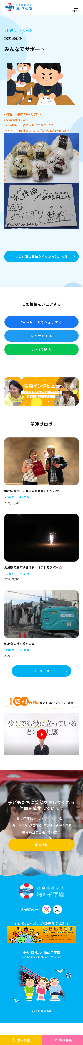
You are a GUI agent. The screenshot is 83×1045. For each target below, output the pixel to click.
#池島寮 (24, 573)
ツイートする (41, 335)
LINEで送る (41, 349)
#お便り (9, 497)
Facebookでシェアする (41, 322)
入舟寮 (26, 30)
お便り (10, 30)
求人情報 (41, 845)
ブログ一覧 (41, 671)
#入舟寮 (24, 497)
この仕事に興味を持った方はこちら (41, 256)
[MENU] (76, 7)
